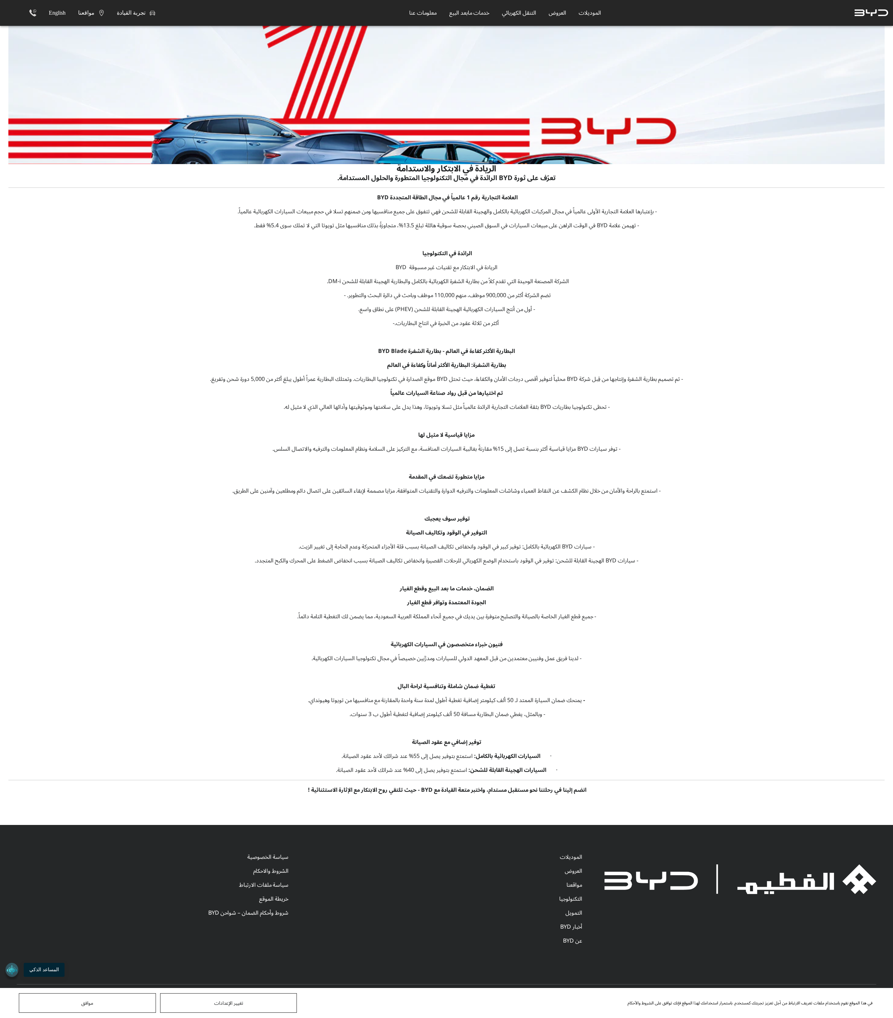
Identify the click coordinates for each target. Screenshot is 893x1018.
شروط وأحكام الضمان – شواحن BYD (248, 913)
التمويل (573, 913)
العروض (573, 871)
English (57, 13)
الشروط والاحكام (270, 871)
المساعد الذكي (44, 969)
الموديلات (571, 857)
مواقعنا (574, 885)
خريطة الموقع (273, 899)
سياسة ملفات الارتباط (263, 885)
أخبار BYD (571, 927)
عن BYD (572, 941)
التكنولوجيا (570, 899)
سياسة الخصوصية (267, 857)
